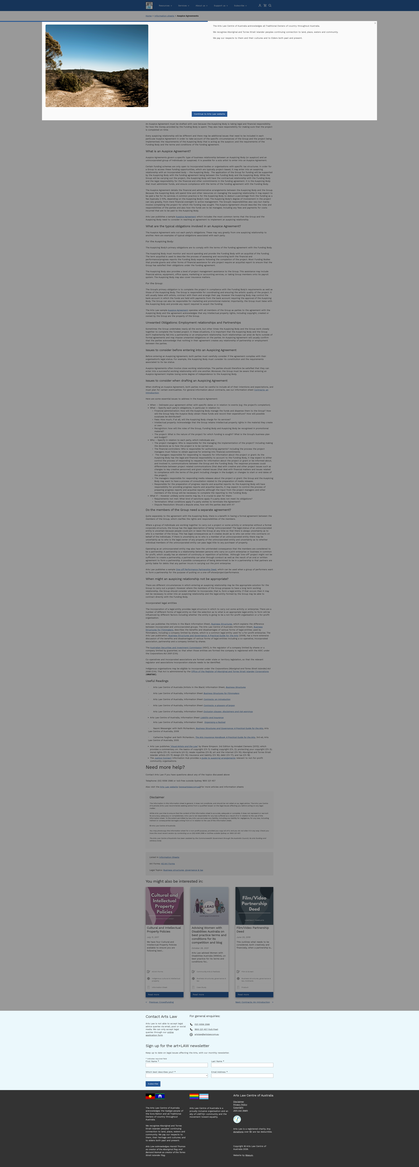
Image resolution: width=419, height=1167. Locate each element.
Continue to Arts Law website (209, 114)
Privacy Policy (240, 1104)
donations (238, 1132)
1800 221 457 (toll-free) (206, 1029)
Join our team (240, 1110)
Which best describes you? (161, 1072)
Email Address (219, 1072)
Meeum (249, 1155)
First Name (152, 1061)
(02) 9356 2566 (202, 1024)
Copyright (238, 1107)
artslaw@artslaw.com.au (207, 1034)
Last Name (217, 1061)
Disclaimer (238, 1101)
